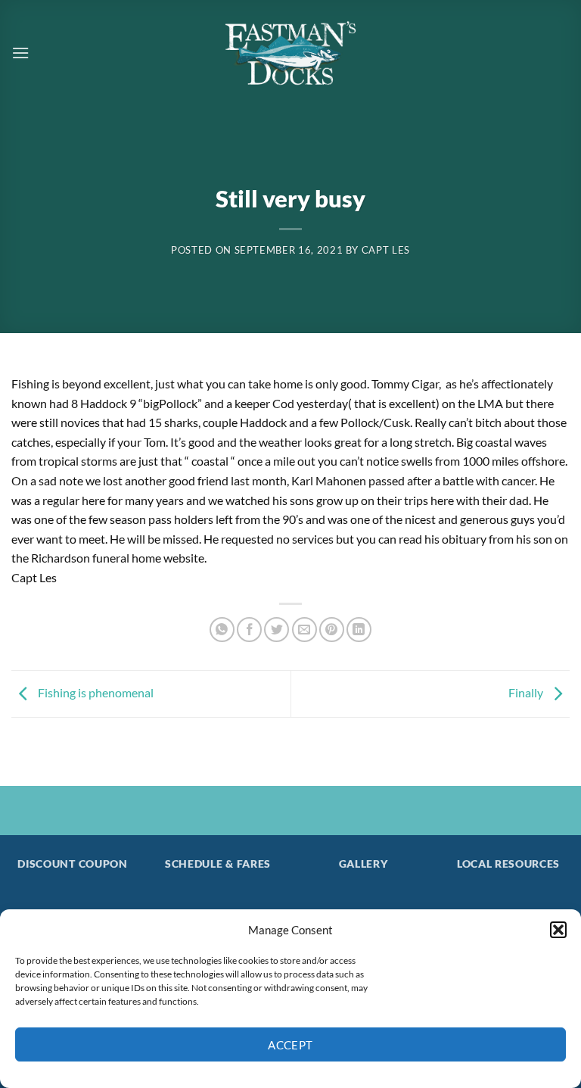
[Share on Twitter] (276, 629)
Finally (526, 692)
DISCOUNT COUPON (72, 864)
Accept (290, 1045)
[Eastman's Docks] (290, 53)
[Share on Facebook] (249, 629)
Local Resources (508, 864)
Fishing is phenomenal (95, 692)
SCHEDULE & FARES (218, 864)
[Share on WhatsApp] (222, 629)
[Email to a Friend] (304, 629)
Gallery (363, 864)
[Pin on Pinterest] (331, 629)
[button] (558, 929)
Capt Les (386, 250)
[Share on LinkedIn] (358, 629)
